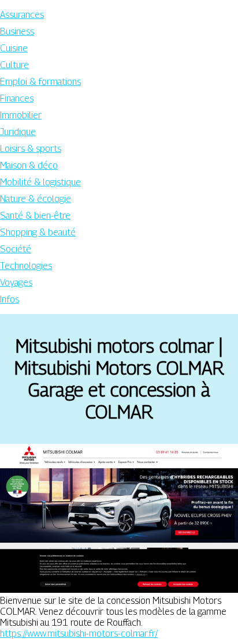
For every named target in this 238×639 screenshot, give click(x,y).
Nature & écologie (35, 198)
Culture (14, 64)
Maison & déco (29, 165)
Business (17, 31)
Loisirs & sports (30, 148)
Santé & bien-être (35, 215)
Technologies (26, 265)
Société (15, 249)
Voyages (16, 282)
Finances (17, 98)
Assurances (22, 14)
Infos (9, 299)
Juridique (18, 131)
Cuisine (14, 48)
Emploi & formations (40, 81)
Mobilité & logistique (40, 182)
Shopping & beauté (38, 232)
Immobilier (21, 115)
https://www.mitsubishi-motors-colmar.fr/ (79, 633)
